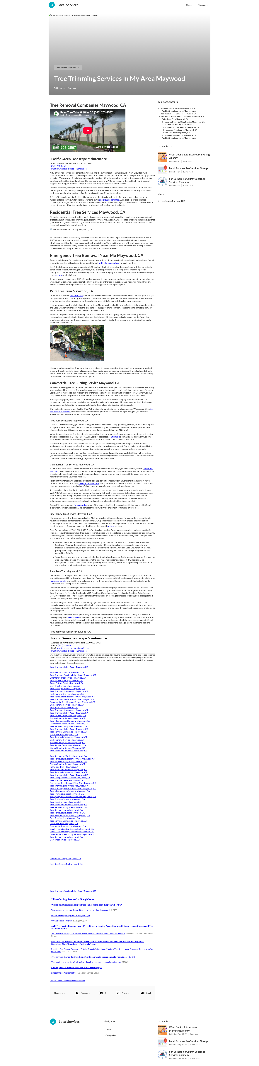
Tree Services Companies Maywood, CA (68, 726)
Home (189, 5)
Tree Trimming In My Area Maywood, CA (69, 667)
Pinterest (126, 993)
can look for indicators (89, 483)
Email (148, 993)
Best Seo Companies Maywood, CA (66, 864)
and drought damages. (109, 199)
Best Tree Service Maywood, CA (65, 685)
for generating (80, 505)
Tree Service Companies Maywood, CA (68, 715)
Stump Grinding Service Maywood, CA (67, 718)
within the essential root (109, 263)
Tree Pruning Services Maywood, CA (67, 793)
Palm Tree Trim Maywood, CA (64, 734)
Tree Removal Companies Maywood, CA (68, 737)
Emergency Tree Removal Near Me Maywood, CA (73, 783)
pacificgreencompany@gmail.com (73, 648)
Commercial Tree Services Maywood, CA (69, 723)
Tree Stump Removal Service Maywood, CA (70, 777)
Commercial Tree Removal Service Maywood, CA (72, 702)
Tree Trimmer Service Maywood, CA (67, 780)
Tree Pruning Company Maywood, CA (67, 688)
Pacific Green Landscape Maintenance (69, 168)
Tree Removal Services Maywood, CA (67, 812)
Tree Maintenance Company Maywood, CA (70, 721)
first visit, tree (76, 295)
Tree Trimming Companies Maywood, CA (69, 691)
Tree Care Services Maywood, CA (65, 802)
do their (110, 526)
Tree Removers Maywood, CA (64, 707)
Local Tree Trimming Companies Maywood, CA (72, 829)
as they (58, 275)
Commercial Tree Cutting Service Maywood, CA (72, 834)
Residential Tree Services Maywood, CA (178, 114)
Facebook (85, 993)
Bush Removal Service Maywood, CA (67, 672)
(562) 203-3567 (58, 166)
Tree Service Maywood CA (68, 67)
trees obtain (73, 617)
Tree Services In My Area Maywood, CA (68, 756)
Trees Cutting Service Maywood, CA (67, 683)
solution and (114, 436)
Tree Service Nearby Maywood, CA (66, 680)
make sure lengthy (58, 580)
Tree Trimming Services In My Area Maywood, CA (73, 675)
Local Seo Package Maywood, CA (65, 858)
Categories (203, 5)
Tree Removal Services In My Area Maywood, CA (72, 696)
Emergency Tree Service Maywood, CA (68, 677)
